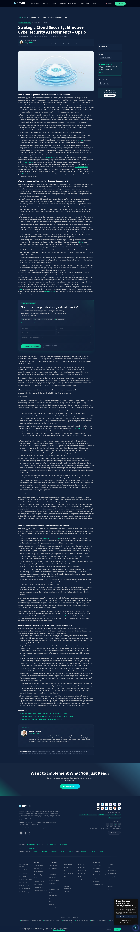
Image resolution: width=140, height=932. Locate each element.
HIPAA (50, 901)
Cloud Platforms (84, 3)
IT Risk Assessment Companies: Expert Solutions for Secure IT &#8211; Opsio (46, 716)
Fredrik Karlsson (29, 40)
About (94, 3)
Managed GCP (23, 876)
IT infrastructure (27, 174)
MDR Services (52, 877)
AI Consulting (67, 867)
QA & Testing (96, 881)
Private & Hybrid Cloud (25, 879)
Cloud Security (53, 865)
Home (19, 17)
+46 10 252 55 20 (24, 824)
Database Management (99, 875)
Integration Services (98, 878)
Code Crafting (72, 3)
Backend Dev (96, 871)
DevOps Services (38, 878)
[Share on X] (104, 83)
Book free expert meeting (32, 346)
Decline (109, 929)
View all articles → (33, 744)
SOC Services (52, 874)
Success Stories (112, 870)
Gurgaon (101, 851)
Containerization (38, 887)
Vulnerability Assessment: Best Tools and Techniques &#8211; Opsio (43, 713)
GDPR (81, 242)
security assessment (48, 157)
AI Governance (68, 880)
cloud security (79, 428)
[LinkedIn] (35, 40)
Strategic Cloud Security (105, 57)
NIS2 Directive (53, 895)
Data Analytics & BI (98, 884)
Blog (25, 17)
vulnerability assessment (51, 538)
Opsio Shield (52, 908)
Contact (110, 889)
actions (80, 140)
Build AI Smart (67, 892)
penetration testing (81, 167)
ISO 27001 (51, 905)
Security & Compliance (58, 3)
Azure (20, 289)
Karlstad (35, 851)
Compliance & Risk (54, 889)
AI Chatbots (67, 877)
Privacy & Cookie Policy (59, 930)
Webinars (110, 880)
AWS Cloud (81, 864)
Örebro (71, 851)
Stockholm (44, 851)
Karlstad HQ (63, 844)
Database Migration (39, 875)
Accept (117, 929)
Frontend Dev (96, 868)
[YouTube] (29, 833)
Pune (109, 851)
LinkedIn (40, 744)
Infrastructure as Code (40, 890)
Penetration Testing (54, 880)
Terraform (81, 880)
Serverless (81, 883)
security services (49, 291)
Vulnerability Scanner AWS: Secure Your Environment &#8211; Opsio (43, 719)
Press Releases (112, 873)
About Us (110, 864)
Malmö (62, 851)
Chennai (93, 851)
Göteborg (54, 851)
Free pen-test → (32, 848)
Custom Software (97, 865)
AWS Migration (38, 868)
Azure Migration (38, 871)
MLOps (65, 870)
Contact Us (120, 3)
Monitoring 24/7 (23, 882)
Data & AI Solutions (69, 864)
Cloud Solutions (34, 3)
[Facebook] (25, 833)
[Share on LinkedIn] (100, 83)
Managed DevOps (39, 881)
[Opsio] (19, 3)
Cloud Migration (38, 865)
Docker (80, 877)
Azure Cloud (81, 867)
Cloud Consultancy (24, 888)
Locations (110, 886)
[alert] (126, 912)
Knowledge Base (112, 877)
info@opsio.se (34, 824)
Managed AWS (23, 870)
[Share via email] (107, 83)
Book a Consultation (110, 95)
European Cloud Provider (33, 844)
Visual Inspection (68, 873)
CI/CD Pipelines (38, 884)
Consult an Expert (126, 920)
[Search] (103, 3)
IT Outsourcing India (50, 844)
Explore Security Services (126, 922)
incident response (27, 162)
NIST (50, 898)
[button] (135, 927)
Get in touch (113, 832)
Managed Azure (23, 873)
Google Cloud (82, 870)
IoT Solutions (67, 883)
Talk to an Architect (69, 786)
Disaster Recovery (24, 892)
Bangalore (84, 851)
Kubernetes (81, 873)
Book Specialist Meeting (126, 916)
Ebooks (110, 883)
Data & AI (45, 3)
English (109, 3)
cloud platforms (63, 616)
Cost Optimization (24, 885)
